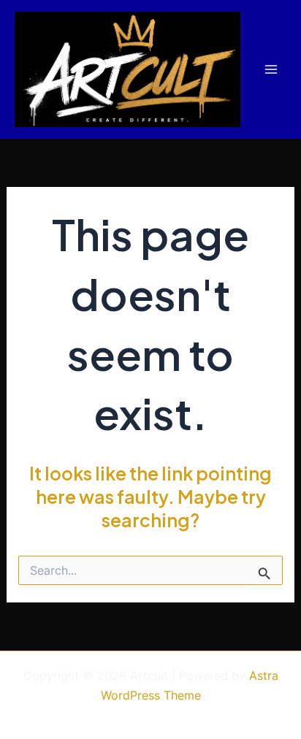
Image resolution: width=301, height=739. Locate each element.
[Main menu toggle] (270, 69)
